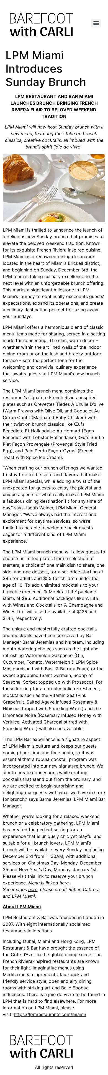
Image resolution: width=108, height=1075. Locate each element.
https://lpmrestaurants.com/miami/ (50, 1014)
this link (36, 876)
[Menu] (96, 23)
